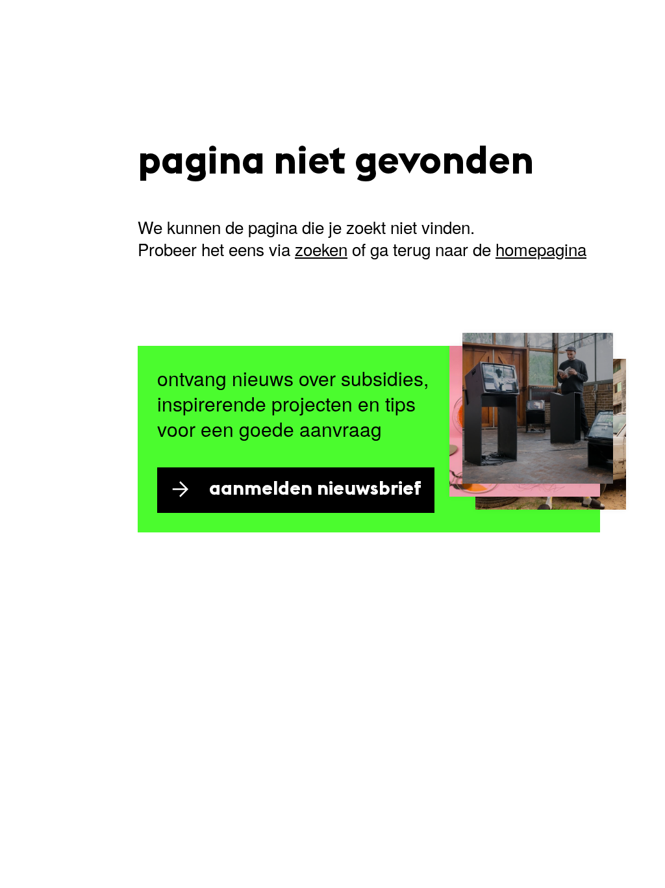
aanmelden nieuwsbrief (315, 490)
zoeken (321, 249)
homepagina (541, 249)
